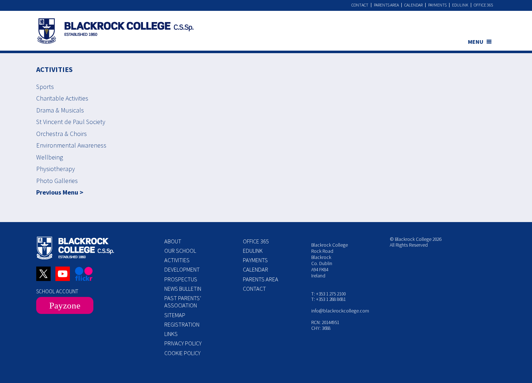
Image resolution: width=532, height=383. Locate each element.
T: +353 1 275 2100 (328, 294)
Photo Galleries (57, 180)
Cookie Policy (182, 353)
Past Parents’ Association (182, 301)
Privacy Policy (183, 343)
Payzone (64, 305)
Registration (181, 324)
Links (171, 333)
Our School (180, 250)
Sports (45, 86)
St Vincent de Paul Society (70, 122)
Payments (437, 5)
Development (182, 269)
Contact (359, 5)
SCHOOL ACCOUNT (57, 291)
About (172, 241)
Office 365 (483, 5)
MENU (476, 41)
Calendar (413, 5)
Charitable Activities (62, 98)
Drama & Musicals (60, 110)
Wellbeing (49, 157)
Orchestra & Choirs (61, 133)
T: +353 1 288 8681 (328, 299)
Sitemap (174, 315)
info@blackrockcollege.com (340, 311)
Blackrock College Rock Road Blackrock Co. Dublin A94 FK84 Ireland (329, 260)
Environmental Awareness (71, 145)
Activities (177, 260)
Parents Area (386, 5)
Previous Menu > (59, 192)
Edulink (460, 5)
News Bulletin (182, 288)
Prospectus (180, 279)
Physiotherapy (55, 169)
